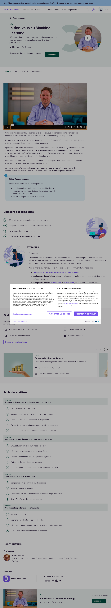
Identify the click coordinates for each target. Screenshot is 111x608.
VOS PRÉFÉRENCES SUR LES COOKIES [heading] (28, 288)
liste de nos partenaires (71, 303)
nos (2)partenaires (67, 292)
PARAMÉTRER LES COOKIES (59, 314)
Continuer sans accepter (22, 314)
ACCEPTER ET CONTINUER (86, 314)
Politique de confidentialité (19, 321)
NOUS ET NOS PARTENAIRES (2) (69, 288)
